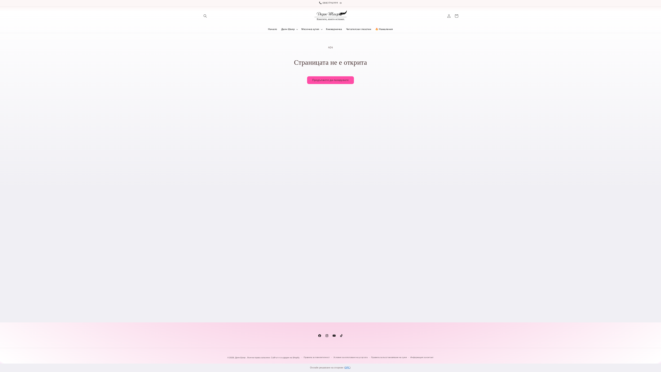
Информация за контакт (422, 357)
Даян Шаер (240, 357)
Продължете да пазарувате (330, 80)
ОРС (347, 367)
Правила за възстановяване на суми (389, 357)
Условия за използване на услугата (350, 357)
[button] (205, 16)
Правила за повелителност (317, 357)
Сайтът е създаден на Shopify (285, 357)
